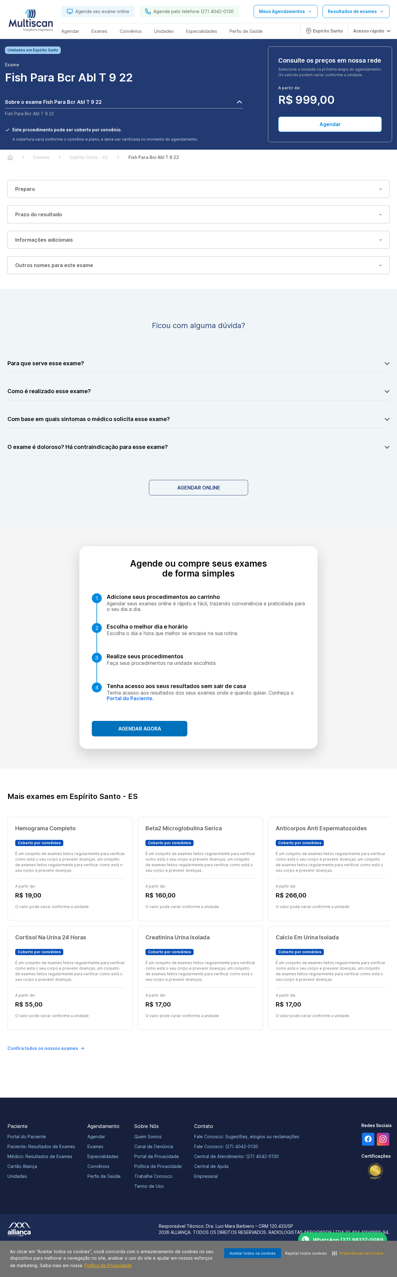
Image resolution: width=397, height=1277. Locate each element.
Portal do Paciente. (130, 698)
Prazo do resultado (38, 214)
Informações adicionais (44, 240)
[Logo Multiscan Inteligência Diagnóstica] (30, 22)
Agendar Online (198, 488)
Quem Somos (148, 1136)
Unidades (17, 1176)
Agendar (330, 124)
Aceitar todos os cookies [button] (253, 1253)
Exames (95, 1146)
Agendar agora (139, 729)
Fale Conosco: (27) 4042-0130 (226, 1146)
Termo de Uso (149, 1186)
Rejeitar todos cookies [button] (306, 1253)
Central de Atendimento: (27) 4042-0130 (236, 1156)
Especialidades (102, 1156)
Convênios (98, 1166)
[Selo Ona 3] (375, 1171)
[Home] (10, 157)
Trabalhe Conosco (153, 1176)
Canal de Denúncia (153, 1146)
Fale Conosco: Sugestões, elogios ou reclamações (246, 1136)
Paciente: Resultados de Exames (41, 1146)
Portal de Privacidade (156, 1156)
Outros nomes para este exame (54, 265)
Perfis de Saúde (104, 1176)
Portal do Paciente (26, 1136)
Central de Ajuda (211, 1166)
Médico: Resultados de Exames (39, 1156)
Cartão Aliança (22, 1166)
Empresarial (206, 1176)
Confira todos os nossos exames (42, 1048)
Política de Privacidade (108, 1265)
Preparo (25, 189)
